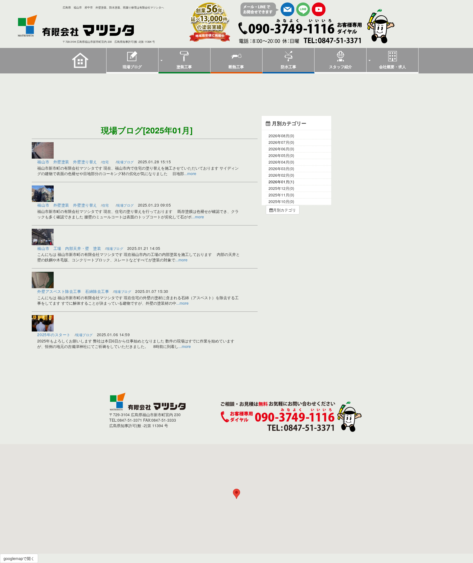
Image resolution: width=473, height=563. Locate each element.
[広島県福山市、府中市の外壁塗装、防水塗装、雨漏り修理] (90, 25)
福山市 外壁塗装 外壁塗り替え (67, 161)
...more (190, 173)
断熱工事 (236, 66)
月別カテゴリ (284, 210)
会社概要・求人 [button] (392, 66)
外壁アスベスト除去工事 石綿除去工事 (73, 291)
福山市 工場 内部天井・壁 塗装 (69, 248)
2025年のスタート (54, 334)
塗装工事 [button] (184, 66)
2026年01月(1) (281, 181)
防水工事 (288, 66)
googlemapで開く (19, 558)
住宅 (105, 161)
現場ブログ (132, 66)
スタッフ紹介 (340, 66)
